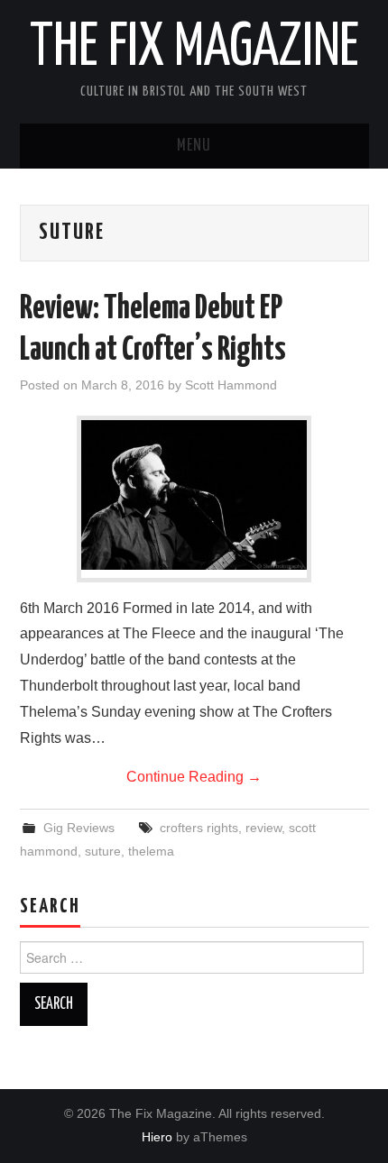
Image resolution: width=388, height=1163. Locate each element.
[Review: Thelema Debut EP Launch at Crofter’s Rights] (194, 495)
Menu (194, 146)
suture (103, 851)
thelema (151, 851)
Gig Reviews (79, 827)
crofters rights (199, 827)
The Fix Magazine (194, 49)
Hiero (157, 1137)
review (263, 827)
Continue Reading (194, 776)
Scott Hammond (231, 385)
